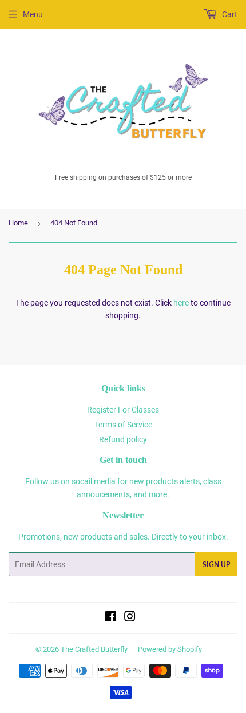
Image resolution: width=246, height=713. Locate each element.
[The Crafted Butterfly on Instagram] (130, 618)
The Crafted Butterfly (94, 649)
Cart (228, 14)
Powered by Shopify (170, 649)
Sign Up (216, 564)
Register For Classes (123, 409)
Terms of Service (123, 424)
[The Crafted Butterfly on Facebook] (111, 618)
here (181, 302)
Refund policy (123, 439)
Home (18, 223)
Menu (33, 14)
